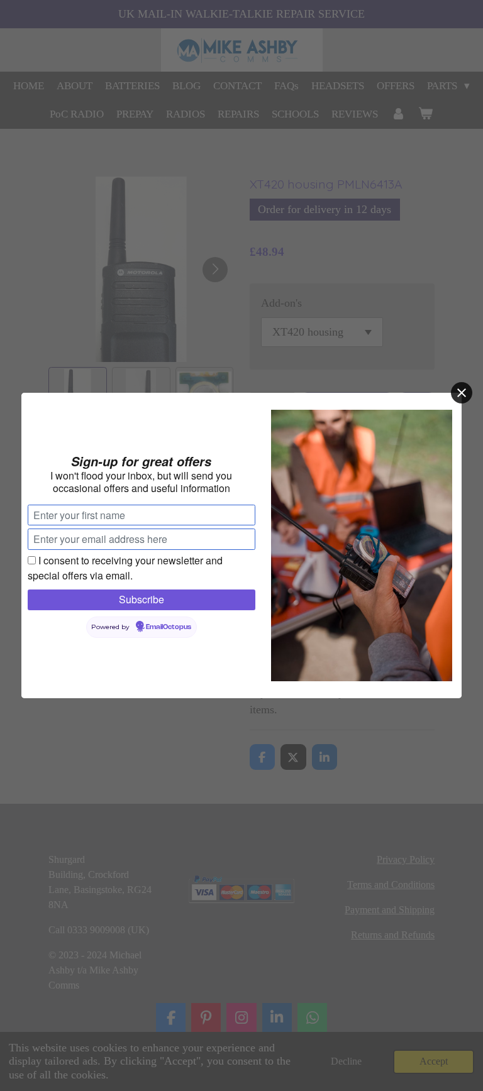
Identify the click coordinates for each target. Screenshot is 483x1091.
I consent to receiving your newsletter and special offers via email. (125, 568)
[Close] (461, 392)
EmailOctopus (168, 627)
